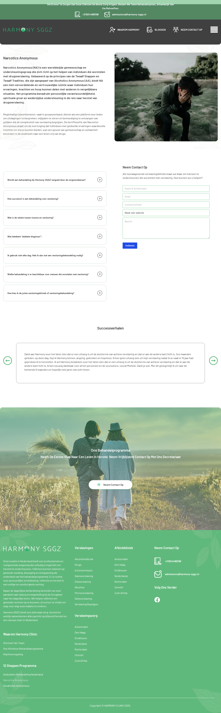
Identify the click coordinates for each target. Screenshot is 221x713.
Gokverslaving (83, 581)
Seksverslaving (83, 598)
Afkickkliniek (124, 548)
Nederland (81, 643)
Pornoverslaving (84, 592)
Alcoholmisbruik (84, 559)
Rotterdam (81, 649)
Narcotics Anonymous (15, 680)
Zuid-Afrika (121, 592)
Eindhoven (81, 638)
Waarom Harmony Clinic (20, 634)
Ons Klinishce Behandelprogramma (23, 648)
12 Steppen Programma (19, 665)
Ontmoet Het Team (13, 642)
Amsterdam (81, 626)
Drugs (78, 564)
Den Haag (80, 632)
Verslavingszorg (86, 615)
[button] (7, 360)
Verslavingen (84, 548)
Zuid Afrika (81, 660)
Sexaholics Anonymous (16, 685)
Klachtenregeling (13, 654)
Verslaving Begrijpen (86, 604)
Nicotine (79, 587)
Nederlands (121, 575)
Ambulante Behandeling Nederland (23, 674)
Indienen (129, 245)
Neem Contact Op (166, 548)
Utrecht (79, 655)
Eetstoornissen (84, 570)
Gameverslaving (84, 575)
